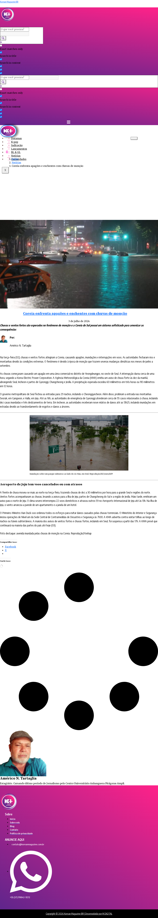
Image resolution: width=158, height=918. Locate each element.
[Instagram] (7, 151)
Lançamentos (19, 148)
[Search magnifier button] (3, 38)
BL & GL (16, 152)
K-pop (14, 141)
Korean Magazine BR (9, 1)
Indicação (17, 145)
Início (15, 159)
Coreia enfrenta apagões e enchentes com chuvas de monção (75, 313)
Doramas (16, 138)
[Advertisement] (79, 193)
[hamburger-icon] (134, 138)
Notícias (16, 155)
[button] (50, 24)
